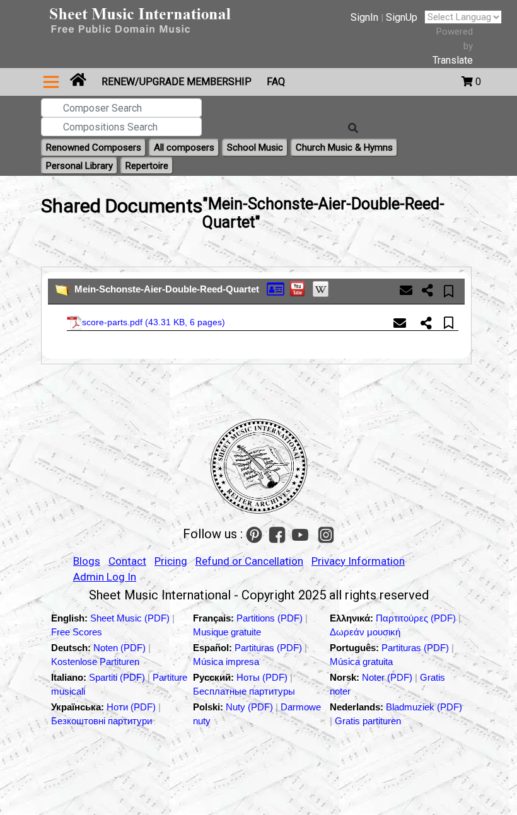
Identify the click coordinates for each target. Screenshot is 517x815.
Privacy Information (358, 561)
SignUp (401, 17)
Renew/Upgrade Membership (177, 82)
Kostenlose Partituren (95, 661)
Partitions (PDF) (270, 618)
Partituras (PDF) (270, 647)
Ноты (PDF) (263, 677)
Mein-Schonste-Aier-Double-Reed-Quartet (166, 289)
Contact (127, 561)
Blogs (86, 561)
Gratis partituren (368, 720)
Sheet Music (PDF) (131, 618)
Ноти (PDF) (131, 707)
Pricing (170, 561)
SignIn (364, 17)
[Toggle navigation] (51, 82)
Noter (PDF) (388, 677)
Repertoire (146, 165)
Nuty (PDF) (249, 707)
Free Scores (76, 632)
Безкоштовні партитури (101, 720)
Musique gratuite (227, 632)
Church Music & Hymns (344, 147)
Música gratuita (361, 661)
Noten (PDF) (120, 647)
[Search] (353, 128)
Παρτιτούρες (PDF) (417, 618)
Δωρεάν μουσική (365, 632)
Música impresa (226, 661)
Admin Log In (104, 576)
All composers (184, 147)
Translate (453, 60)
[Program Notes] (275, 288)
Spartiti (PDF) (118, 677)
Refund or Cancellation (249, 561)
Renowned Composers (93, 147)
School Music (255, 147)
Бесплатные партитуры (244, 691)
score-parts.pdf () (153, 322)
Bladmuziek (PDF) (424, 707)
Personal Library (79, 165)
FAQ (276, 82)
